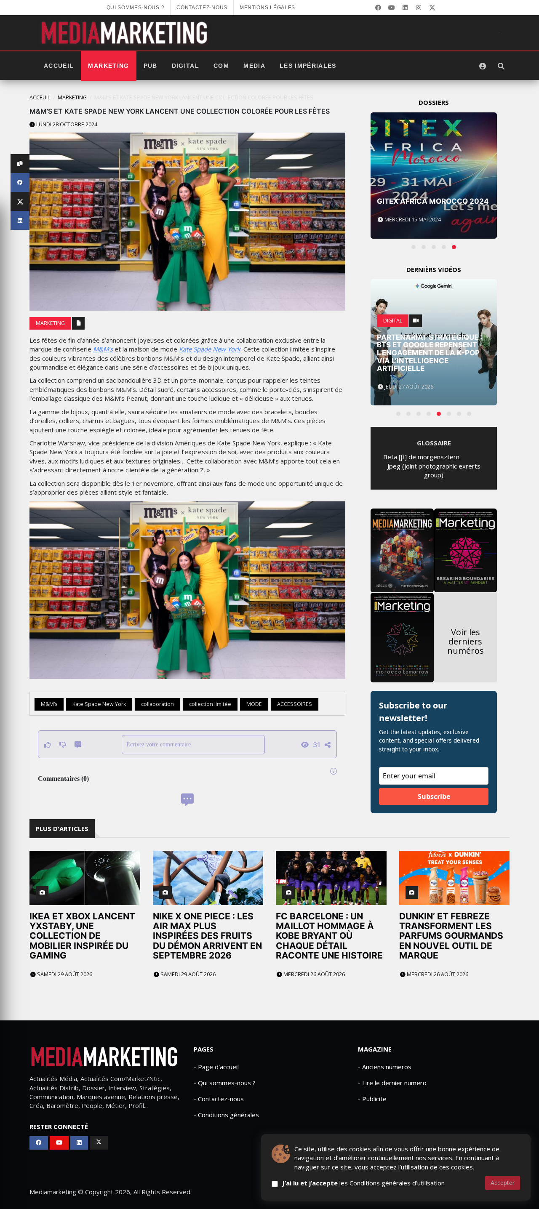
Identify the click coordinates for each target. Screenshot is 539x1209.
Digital (185, 66)
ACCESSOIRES (294, 704)
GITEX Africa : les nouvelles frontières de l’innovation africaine (434, 193)
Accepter (503, 1183)
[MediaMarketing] (125, 32)
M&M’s (103, 349)
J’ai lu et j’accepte (363, 1183)
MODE (254, 704)
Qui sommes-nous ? (136, 7)
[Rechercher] (501, 66)
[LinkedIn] (405, 7)
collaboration (157, 704)
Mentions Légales (267, 7)
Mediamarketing (52, 1192)
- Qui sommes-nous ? (225, 1083)
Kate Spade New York (209, 349)
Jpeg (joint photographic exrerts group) (433, 470)
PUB (150, 66)
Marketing (108, 66)
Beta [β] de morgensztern (421, 457)
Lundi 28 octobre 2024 (66, 124)
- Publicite (372, 1098)
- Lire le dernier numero (392, 1083)
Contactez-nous (201, 7)
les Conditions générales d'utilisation (392, 1183)
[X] (432, 7)
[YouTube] (391, 7)
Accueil (59, 66)
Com (221, 66)
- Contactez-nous (219, 1098)
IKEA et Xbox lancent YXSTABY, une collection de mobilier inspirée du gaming (82, 935)
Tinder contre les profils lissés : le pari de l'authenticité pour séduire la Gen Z (432, 357)
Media (254, 66)
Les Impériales (308, 66)
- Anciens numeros (384, 1067)
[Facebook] (378, 7)
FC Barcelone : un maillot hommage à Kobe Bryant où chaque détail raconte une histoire (329, 935)
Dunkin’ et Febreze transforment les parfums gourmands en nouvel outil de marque (451, 935)
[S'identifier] (482, 66)
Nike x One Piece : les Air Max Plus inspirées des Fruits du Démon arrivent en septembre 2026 (207, 935)
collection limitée (210, 704)
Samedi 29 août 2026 (64, 974)
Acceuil (39, 97)
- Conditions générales (226, 1114)
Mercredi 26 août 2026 (313, 974)
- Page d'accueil (216, 1067)
